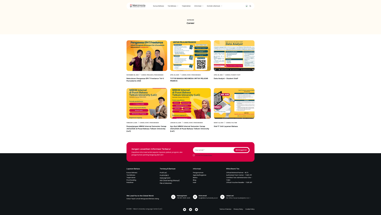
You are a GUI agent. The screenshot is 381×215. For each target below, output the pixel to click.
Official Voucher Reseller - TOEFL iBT (239, 182)
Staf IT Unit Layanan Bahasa (226, 126)
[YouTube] (196, 209)
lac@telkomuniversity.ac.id (208, 198)
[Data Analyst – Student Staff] (234, 55)
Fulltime (234, 123)
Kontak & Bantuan (213, 6)
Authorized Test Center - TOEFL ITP (239, 175)
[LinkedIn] (190, 209)
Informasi (197, 6)
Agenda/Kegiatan (199, 175)
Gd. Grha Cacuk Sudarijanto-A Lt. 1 (238, 198)
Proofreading (131, 180)
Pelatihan (130, 182)
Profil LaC (163, 173)
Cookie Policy (249, 209)
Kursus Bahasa (158, 6)
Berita (195, 177)
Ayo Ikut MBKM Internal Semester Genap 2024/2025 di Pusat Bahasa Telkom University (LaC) (189, 128)
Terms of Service (225, 209)
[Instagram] (184, 209)
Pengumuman (158, 75)
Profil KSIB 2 (164, 175)
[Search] (250, 6)
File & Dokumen (166, 183)
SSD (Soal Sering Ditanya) (170, 180)
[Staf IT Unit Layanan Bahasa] (234, 103)
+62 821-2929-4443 (183, 198)
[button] (247, 6)
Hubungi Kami (165, 178)
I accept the (203, 155)
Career (143, 75)
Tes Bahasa (172, 6)
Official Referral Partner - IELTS (237, 173)
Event (189, 75)
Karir (194, 182)
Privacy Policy (207, 155)
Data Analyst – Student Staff (226, 78)
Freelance (150, 75)
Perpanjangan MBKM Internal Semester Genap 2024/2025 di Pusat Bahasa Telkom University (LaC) (146, 128)
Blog (194, 180)
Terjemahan (186, 6)
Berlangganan (241, 150)
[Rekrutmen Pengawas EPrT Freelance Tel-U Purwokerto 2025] (147, 55)
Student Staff (235, 75)
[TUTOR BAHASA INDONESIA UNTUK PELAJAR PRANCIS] (190, 55)
